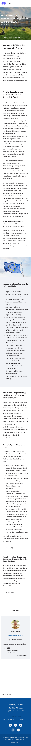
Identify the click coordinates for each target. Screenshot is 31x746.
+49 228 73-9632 (17, 640)
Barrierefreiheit (14, 742)
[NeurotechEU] (3, 3)
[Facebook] (20, 725)
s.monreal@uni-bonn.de (15, 636)
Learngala (22, 719)
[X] (10, 725)
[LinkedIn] (18, 730)
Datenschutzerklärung (20, 739)
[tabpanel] (15, 23)
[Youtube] (15, 725)
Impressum (8, 739)
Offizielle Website (7, 719)
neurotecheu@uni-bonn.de (16, 705)
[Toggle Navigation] (27, 3)
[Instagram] (13, 730)
